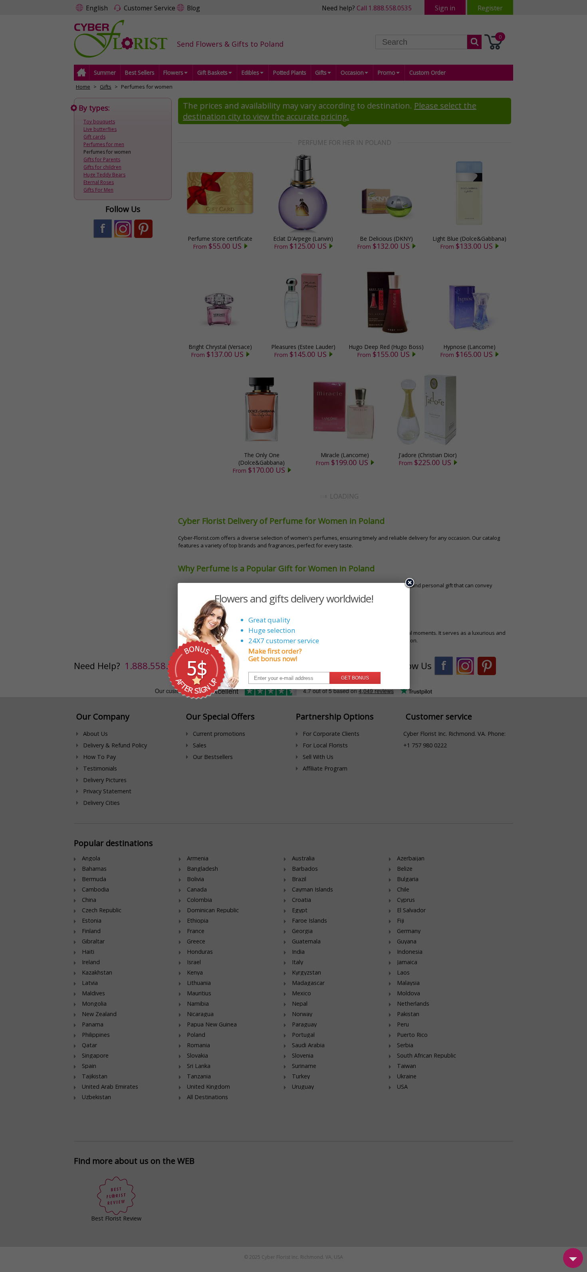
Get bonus (355, 678)
